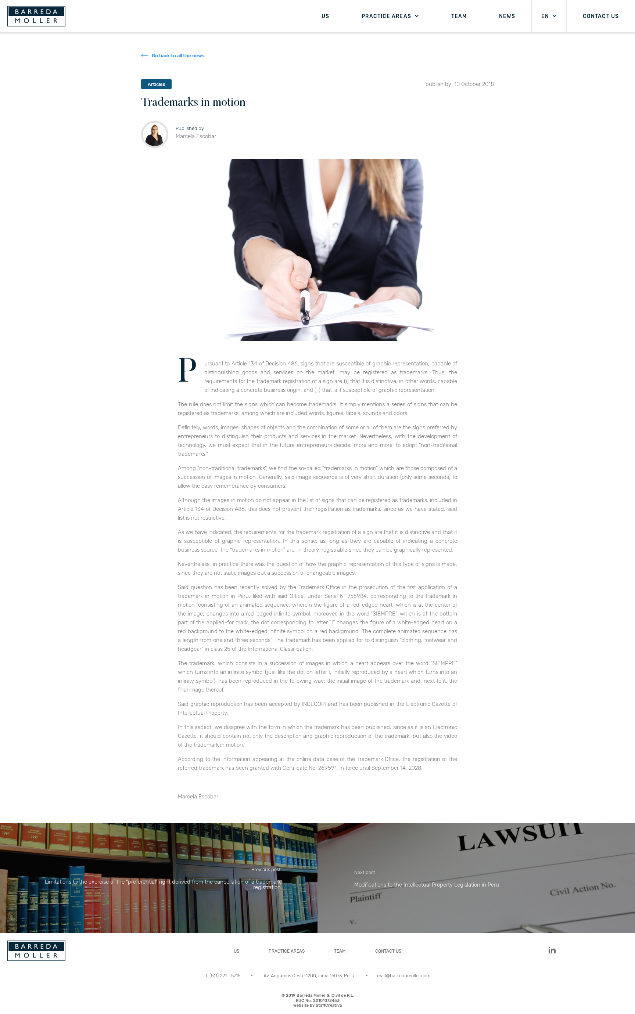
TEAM (459, 16)
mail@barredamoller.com (403, 975)
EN (545, 16)
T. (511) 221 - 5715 (223, 975)
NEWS (507, 16)
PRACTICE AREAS (386, 16)
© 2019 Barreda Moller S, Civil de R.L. (317, 1000)
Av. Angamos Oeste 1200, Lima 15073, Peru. (309, 975)
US (325, 16)
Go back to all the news (178, 55)
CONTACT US (601, 16)
